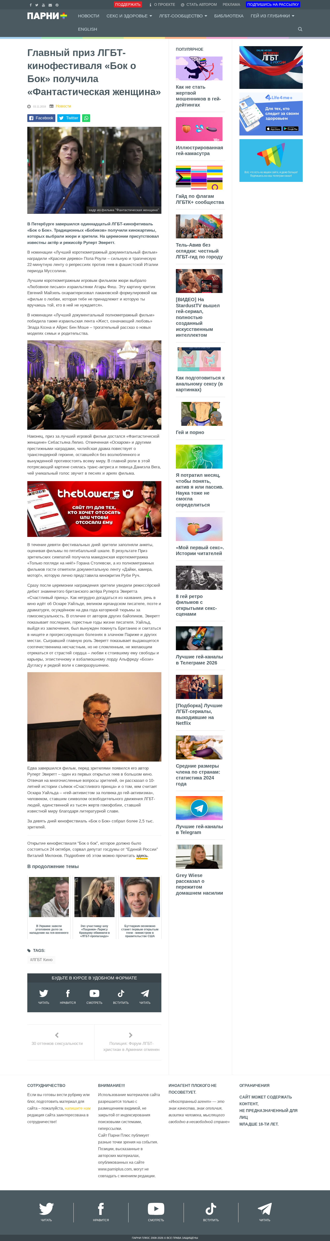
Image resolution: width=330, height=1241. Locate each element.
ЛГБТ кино (42, 959)
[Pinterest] (58, 4)
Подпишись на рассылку (273, 4)
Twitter (72, 118)
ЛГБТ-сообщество (181, 16)
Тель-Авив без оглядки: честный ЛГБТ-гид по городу (199, 250)
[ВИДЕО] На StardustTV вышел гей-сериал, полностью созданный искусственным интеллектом (198, 317)
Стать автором (201, 4)
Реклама (231, 4)
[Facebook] (31, 4)
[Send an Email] (51, 4)
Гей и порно (190, 432)
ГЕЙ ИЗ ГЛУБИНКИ (270, 16)
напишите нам (78, 1108)
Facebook (44, 118)
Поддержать (128, 4)
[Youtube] (44, 4)
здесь (142, 855)
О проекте (164, 4)
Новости (88, 16)
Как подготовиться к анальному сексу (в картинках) (200, 383)
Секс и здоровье (127, 16)
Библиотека (229, 16)
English (87, 29)
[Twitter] (37, 4)
